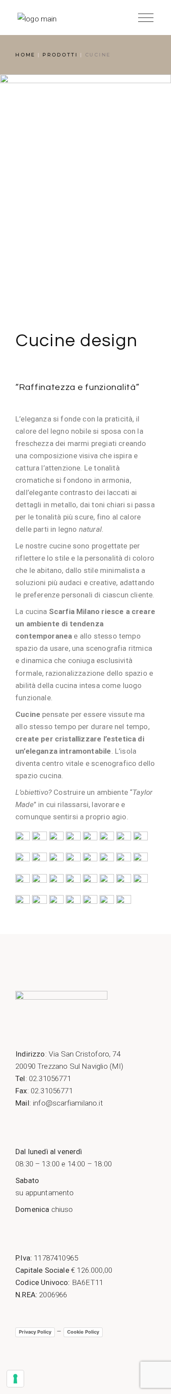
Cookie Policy (83, 1332)
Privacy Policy (35, 1332)
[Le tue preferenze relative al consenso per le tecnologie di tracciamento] (15, 1378)
